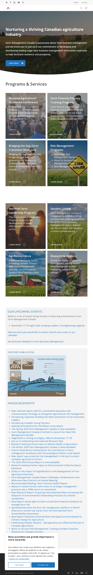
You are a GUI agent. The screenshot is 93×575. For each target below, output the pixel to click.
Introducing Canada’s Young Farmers (30, 422)
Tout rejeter (19, 565)
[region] (31, 551)
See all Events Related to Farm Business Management (36, 341)
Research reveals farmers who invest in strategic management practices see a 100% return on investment (44, 488)
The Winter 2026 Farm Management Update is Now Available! (43, 447)
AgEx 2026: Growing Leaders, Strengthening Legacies (57, 325)
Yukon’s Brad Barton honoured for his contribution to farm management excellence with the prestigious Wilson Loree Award (45, 452)
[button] (86, 8)
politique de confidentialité (19, 559)
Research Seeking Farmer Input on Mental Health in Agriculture (44, 444)
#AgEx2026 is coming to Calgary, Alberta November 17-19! (41, 438)
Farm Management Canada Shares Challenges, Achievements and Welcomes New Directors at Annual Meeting (45, 479)
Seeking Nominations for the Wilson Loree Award (37, 426)
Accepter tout (43, 565)
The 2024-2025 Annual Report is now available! (35, 462)
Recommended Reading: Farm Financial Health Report (39, 483)
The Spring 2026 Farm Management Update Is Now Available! (43, 429)
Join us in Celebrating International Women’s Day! (37, 441)
